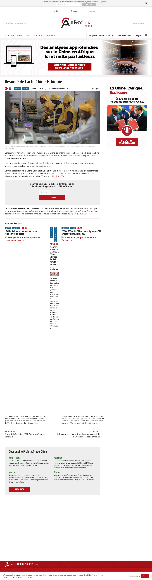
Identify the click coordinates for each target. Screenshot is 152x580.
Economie (16, 228)
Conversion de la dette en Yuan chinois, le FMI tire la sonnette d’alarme (54, 258)
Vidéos (28, 35)
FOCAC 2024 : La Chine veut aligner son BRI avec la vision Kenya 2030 (81, 232)
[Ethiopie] (10, 88)
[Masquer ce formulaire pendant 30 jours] (146, 3)
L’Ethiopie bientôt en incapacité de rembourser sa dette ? (21, 232)
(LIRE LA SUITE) (57, 176)
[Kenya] (57, 244)
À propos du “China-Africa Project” (101, 35)
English (56, 11)
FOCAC (73, 228)
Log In (138, 35)
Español (92, 11)
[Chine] (6, 88)
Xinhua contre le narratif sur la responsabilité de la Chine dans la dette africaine (78, 435)
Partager (95, 88)
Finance (17, 88)
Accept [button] (145, 576)
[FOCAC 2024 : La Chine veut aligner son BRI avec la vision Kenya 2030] (83, 325)
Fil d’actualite (9, 35)
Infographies (38, 35)
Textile (25, 88)
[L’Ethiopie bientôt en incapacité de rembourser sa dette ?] (26, 325)
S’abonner (19, 489)
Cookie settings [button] (133, 576)
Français (74, 11)
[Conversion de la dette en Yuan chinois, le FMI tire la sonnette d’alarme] (54, 274)
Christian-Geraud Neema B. (58, 88)
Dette (8, 228)
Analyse (19, 35)
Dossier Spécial (50, 35)
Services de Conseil (125, 35)
